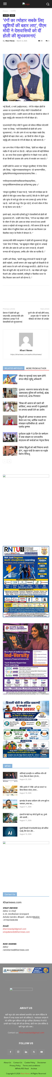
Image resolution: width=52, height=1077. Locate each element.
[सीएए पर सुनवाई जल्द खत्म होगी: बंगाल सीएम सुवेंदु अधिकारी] (10, 379)
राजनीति (13, 11)
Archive (34, 1068)
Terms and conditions (31, 1065)
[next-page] (9, 461)
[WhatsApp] (19, 47)
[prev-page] (4, 461)
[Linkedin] (26, 1052)
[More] (46, 47)
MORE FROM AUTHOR (36, 368)
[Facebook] (6, 47)
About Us (7, 1062)
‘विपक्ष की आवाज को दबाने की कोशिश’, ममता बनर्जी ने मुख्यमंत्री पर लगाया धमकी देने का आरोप (33, 406)
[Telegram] (26, 47)
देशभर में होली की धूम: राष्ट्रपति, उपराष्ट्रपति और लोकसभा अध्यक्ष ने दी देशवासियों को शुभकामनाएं (13, 317)
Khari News (9, 41)
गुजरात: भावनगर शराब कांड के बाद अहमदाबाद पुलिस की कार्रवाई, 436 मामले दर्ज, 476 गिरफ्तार (34, 393)
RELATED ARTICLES (14, 368)
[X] (12, 47)
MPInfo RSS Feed (22, 1068)
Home (5, 11)
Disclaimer (41, 1062)
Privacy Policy (15, 1065)
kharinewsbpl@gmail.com (14, 929)
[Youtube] (41, 1052)
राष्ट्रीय (12, 15)
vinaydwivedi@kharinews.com (16, 932)
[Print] (39, 47)
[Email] (32, 47)
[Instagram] (18, 1052)
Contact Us (17, 1062)
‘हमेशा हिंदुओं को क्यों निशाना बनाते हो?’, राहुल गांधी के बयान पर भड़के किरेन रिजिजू (33, 450)
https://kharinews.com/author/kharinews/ (26, 354)
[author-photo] (26, 346)
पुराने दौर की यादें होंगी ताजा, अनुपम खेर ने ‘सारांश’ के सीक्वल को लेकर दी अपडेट (38, 316)
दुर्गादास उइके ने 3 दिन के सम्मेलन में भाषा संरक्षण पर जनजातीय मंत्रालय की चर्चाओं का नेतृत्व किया (34, 437)
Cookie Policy (30, 1062)
